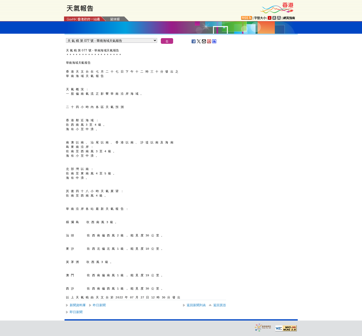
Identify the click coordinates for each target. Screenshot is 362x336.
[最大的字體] (279, 18)
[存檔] (209, 41)
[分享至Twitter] (199, 41)
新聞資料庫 (78, 305)
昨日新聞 (99, 305)
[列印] (214, 41)
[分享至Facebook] (194, 41)
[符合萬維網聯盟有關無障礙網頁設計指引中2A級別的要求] (286, 328)
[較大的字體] (274, 18)
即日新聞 (76, 312)
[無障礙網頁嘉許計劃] (263, 327)
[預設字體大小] (270, 18)
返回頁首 (219, 305)
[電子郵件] (204, 41)
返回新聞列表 (196, 305)
